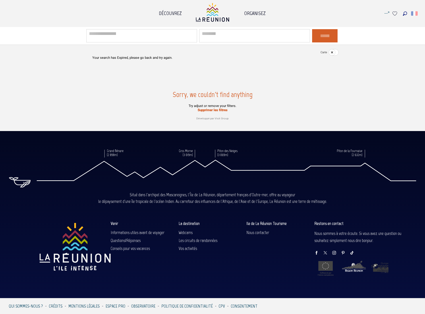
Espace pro (115, 306)
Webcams (186, 232)
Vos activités (188, 248)
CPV (222, 306)
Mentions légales (84, 306)
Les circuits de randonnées (198, 240)
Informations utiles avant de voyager (137, 232)
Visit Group (222, 118)
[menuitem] (170, 12)
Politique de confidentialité (187, 306)
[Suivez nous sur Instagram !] (336, 253)
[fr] (415, 13)
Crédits (55, 306)
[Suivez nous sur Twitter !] (327, 253)
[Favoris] (395, 14)
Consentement (244, 306)
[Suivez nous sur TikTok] (354, 253)
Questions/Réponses (126, 240)
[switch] (331, 52)
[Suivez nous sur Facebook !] (318, 253)
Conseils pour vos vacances (130, 248)
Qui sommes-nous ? (26, 306)
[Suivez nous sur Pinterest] (345, 253)
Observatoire (143, 306)
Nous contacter (257, 232)
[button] (405, 13)
